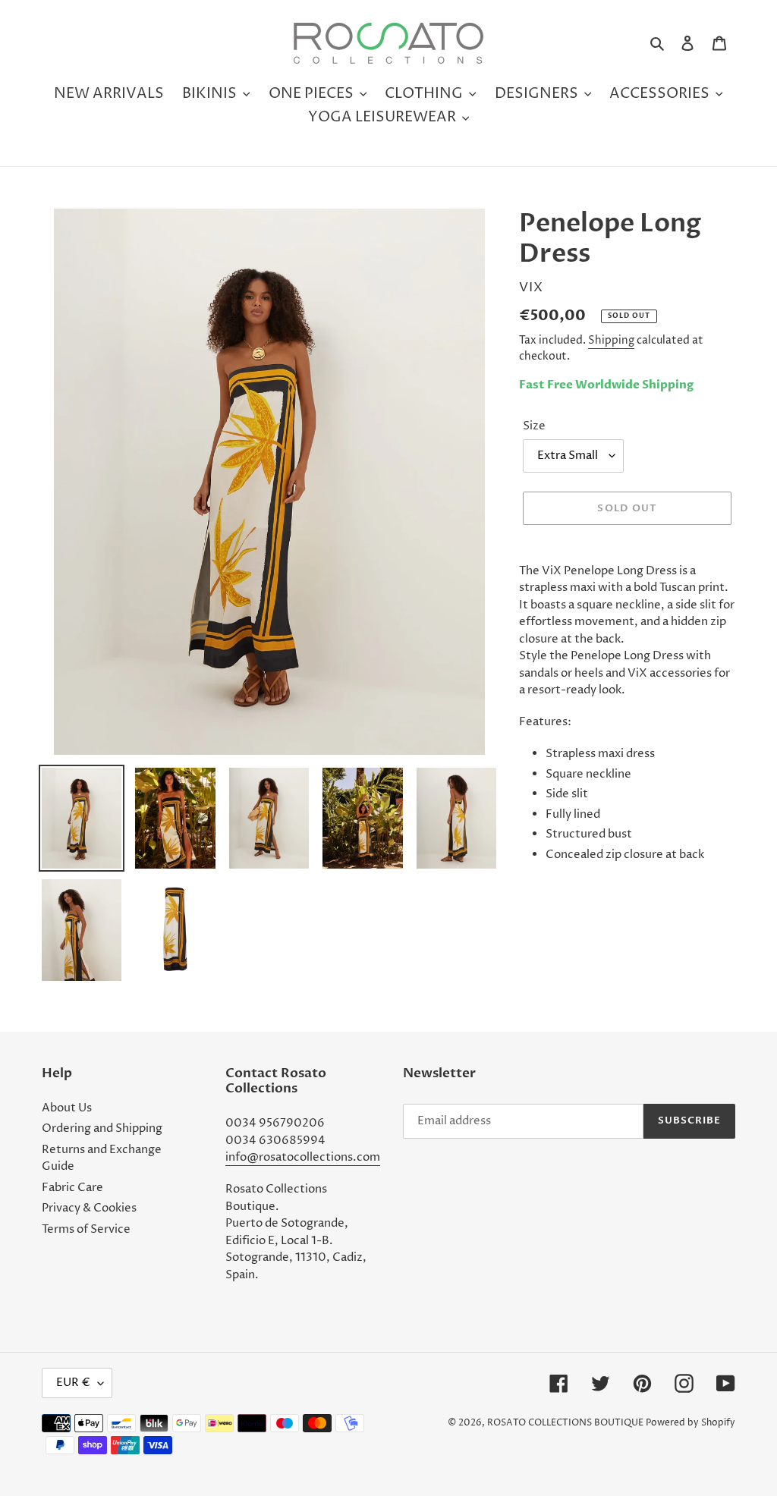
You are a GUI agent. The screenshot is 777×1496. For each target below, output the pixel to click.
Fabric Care (72, 1188)
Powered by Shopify (690, 1422)
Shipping (611, 340)
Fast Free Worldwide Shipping (606, 384)
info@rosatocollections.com (302, 1157)
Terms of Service (86, 1229)
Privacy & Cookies (89, 1208)
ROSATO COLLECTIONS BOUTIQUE (565, 1422)
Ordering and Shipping (102, 1128)
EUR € (73, 1383)
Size (534, 426)
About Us (67, 1108)
